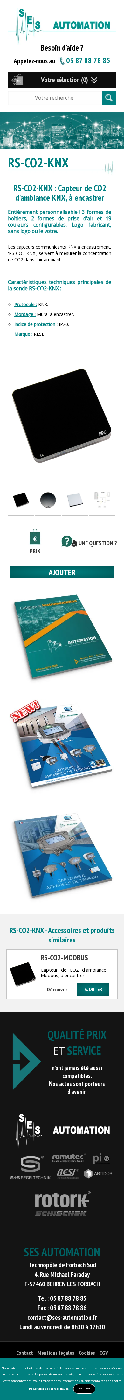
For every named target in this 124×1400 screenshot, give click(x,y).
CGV (104, 1352)
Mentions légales (56, 1352)
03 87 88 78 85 (88, 60)
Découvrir (57, 989)
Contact (24, 1352)
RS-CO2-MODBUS (64, 957)
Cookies (87, 1352)
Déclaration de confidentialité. (49, 1389)
